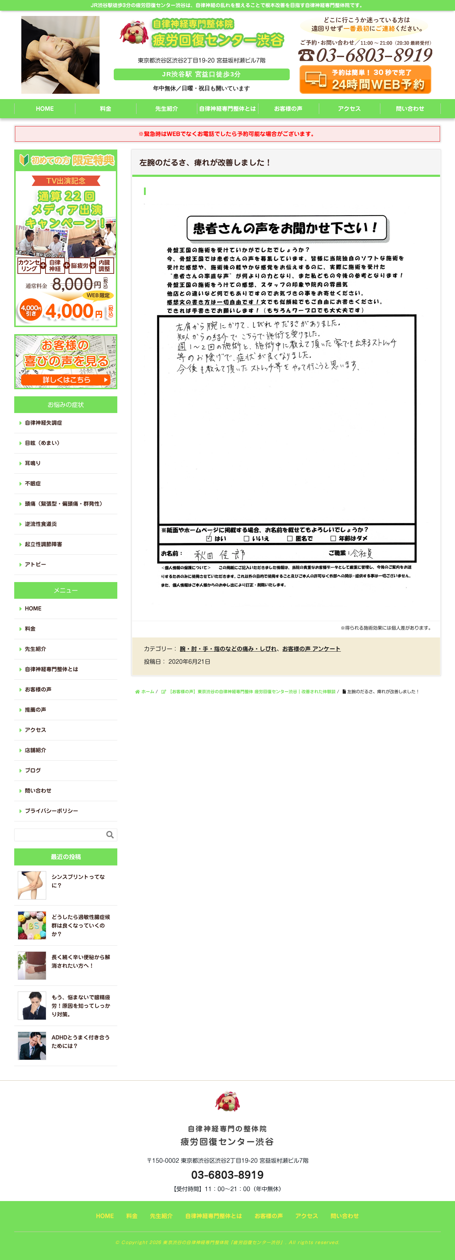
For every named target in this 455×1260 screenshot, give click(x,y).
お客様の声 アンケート (311, 649)
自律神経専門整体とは (227, 109)
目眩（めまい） (43, 443)
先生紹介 (166, 109)
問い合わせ (410, 109)
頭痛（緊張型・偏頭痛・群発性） (65, 503)
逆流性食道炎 (41, 524)
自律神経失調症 (43, 422)
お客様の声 (288, 109)
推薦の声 (35, 709)
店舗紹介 (35, 750)
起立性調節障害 (43, 544)
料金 (105, 109)
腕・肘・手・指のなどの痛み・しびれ (228, 649)
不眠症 (33, 483)
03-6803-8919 (227, 1175)
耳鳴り (33, 463)
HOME (45, 109)
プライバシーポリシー (51, 811)
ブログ (33, 770)
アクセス (349, 109)
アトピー (35, 564)
